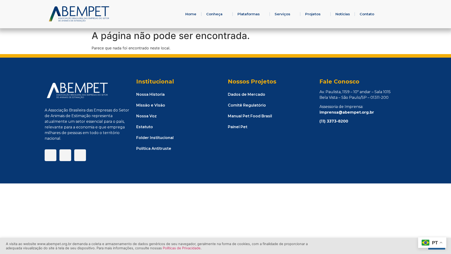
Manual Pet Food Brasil (250, 116)
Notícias (342, 14)
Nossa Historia (150, 94)
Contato (367, 14)
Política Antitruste (153, 148)
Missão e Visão (150, 105)
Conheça (214, 14)
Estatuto (144, 127)
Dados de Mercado (246, 94)
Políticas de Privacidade (182, 248)
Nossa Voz (146, 116)
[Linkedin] (65, 155)
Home (190, 14)
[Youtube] (80, 155)
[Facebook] (50, 155)
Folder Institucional (155, 137)
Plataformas (248, 14)
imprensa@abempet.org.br (346, 112)
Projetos (312, 14)
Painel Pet (237, 127)
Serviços (282, 14)
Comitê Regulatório (247, 105)
